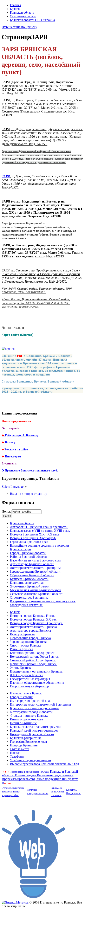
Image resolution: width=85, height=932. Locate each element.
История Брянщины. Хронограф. (33, 538)
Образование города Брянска (30, 638)
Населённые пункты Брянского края (35, 560)
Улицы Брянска (21, 667)
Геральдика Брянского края (29, 542)
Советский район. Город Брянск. (33, 660)
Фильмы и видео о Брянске (29, 715)
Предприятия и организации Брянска (36, 671)
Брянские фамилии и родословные (34, 708)
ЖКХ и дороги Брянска (26, 675)
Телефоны (17, 756)
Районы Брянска (21, 649)
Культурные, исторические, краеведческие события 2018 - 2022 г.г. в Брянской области (42, 390)
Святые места (19, 749)
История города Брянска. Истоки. (33, 615)
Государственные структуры (30, 679)
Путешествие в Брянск (26, 693)
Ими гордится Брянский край (31, 700)
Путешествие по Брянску (19, 27)
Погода (15, 752)
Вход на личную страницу (28, 493)
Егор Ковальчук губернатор (29, 686)
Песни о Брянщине (23, 723)
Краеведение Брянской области (32, 734)
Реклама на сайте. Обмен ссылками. (57, 791)
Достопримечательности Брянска (33, 627)
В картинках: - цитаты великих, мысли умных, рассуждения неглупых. (43, 603)
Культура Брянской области (29, 579)
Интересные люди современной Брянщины (40, 704)
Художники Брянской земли (30, 586)
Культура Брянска (22, 634)
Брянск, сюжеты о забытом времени (35, 726)
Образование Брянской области (32, 575)
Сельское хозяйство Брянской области (36, 594)
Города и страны (21, 697)
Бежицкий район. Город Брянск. (32, 653)
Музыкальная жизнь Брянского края (35, 590)
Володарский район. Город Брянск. (34, 656)
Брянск (15, 9)
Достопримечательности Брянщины (35, 568)
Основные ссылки (23, 16)
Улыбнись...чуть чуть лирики (30, 760)
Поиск (7, 511)
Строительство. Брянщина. (29, 597)
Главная (15, 5)
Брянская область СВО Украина (32, 20)
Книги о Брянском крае (26, 719)
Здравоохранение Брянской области (35, 571)
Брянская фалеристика (25, 738)
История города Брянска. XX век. (33, 619)
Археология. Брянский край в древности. (39, 527)
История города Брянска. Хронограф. (36, 623)
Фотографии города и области (31, 712)
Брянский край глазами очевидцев (34, 730)
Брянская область (22, 12)
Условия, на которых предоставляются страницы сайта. (13, 791)
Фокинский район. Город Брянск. (33, 664)
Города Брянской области (28, 553)
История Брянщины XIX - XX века (34, 534)
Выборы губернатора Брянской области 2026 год (44, 764)
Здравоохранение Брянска (28, 641)
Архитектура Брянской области (32, 564)
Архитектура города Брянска (30, 630)
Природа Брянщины (24, 745)
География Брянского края (28, 741)
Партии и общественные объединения (37, 682)
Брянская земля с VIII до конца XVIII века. (40, 530)
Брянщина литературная (27, 582)
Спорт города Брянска (25, 645)
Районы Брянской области (28, 556)
